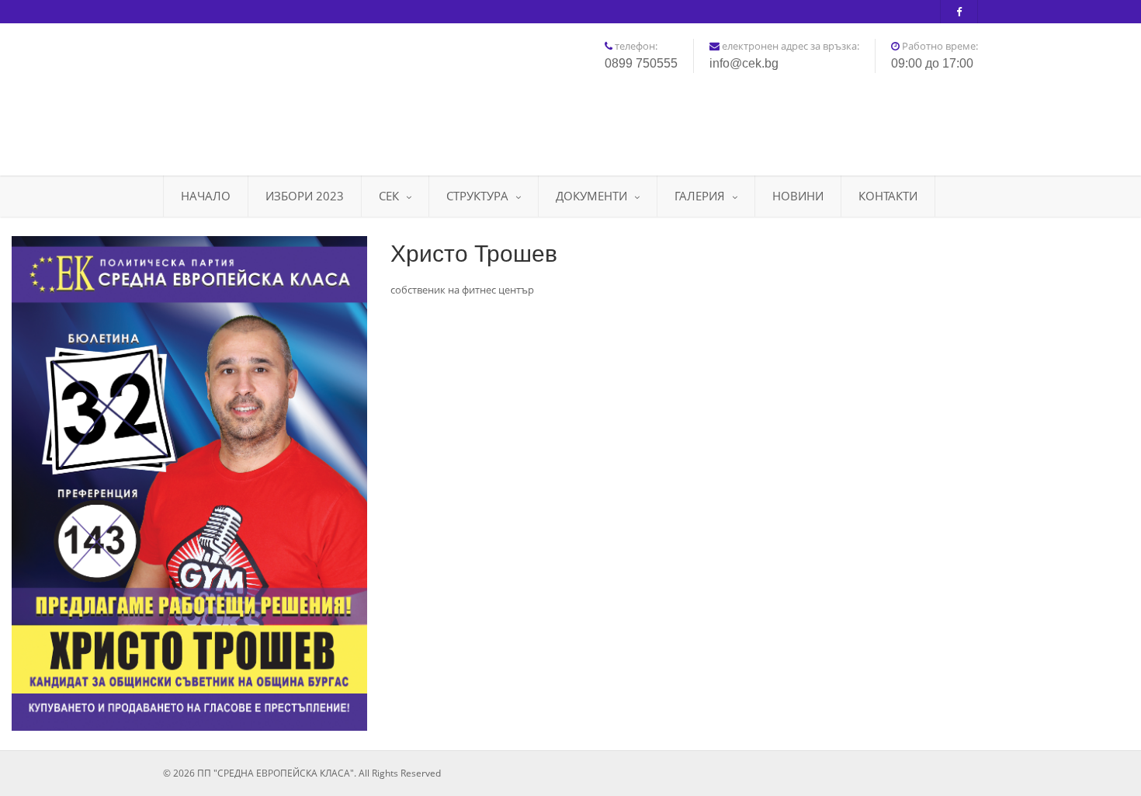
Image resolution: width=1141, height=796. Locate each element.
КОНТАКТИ (887, 195)
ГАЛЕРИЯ (700, 195)
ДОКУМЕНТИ (591, 195)
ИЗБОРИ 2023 (304, 195)
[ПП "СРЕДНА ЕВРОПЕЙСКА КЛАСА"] (291, 93)
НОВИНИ (798, 195)
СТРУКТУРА (477, 195)
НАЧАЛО (206, 195)
